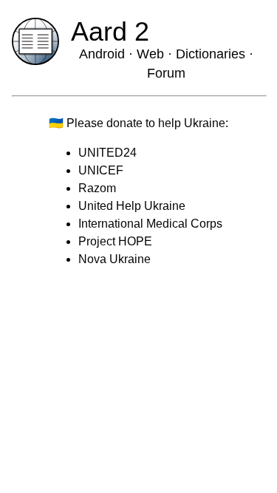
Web (150, 54)
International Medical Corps (150, 223)
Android (102, 54)
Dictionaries (212, 54)
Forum (166, 73)
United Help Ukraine (131, 206)
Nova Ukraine (114, 259)
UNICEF (100, 170)
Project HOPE (115, 241)
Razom (97, 188)
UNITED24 (107, 152)
